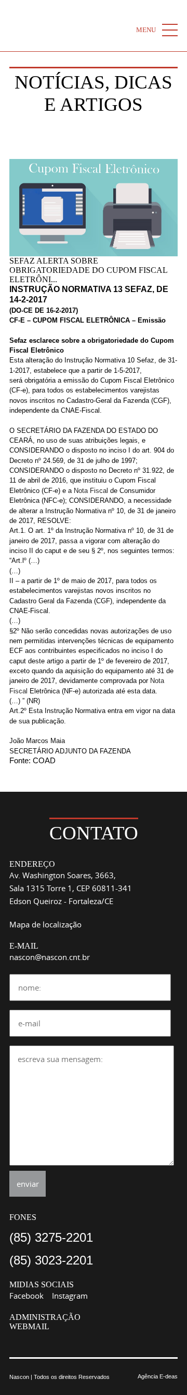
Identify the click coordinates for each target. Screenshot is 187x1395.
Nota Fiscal (91, 491)
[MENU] (170, 30)
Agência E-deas (158, 1376)
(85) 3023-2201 (51, 1260)
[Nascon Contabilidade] (74, 25)
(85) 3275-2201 (51, 1237)
